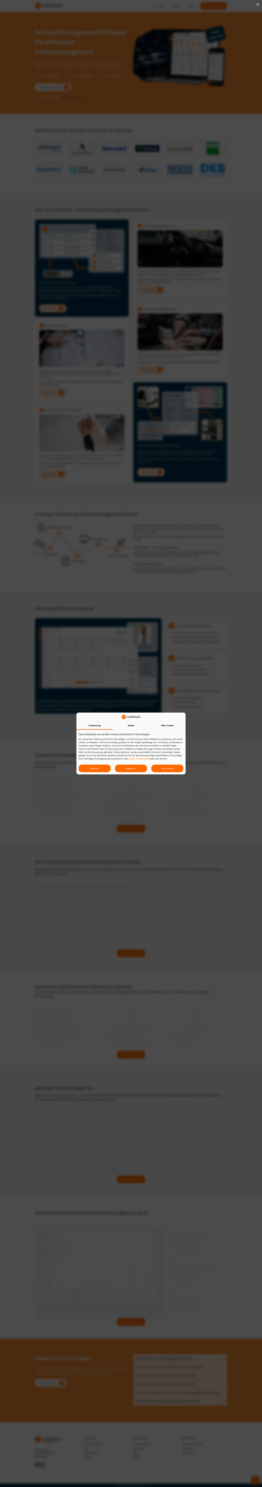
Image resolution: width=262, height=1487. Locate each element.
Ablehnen (94, 768)
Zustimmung (95, 725)
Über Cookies (167, 725)
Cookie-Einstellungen (139, 758)
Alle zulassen (167, 768)
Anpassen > (131, 768)
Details (131, 725)
